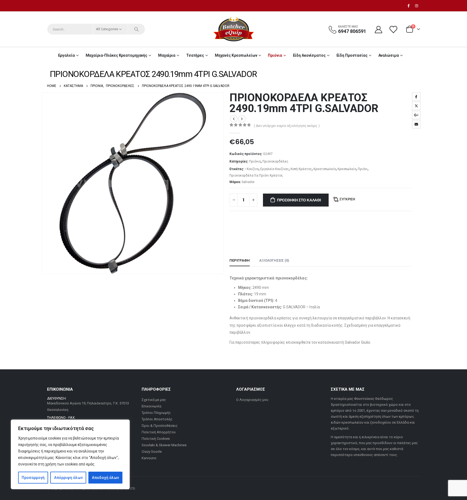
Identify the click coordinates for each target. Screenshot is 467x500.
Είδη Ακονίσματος (309, 55)
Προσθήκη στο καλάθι (299, 200)
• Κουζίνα (252, 169)
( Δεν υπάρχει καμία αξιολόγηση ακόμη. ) (287, 126)
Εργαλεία (66, 55)
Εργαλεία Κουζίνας (274, 169)
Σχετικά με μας (154, 400)
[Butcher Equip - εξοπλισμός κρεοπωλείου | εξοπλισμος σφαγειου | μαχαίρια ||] (233, 29)
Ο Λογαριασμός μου (252, 400)
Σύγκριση (347, 199)
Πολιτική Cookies (156, 439)
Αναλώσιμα (388, 55)
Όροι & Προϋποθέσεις (160, 426)
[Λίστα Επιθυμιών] (394, 29)
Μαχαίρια (166, 55)
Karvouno (149, 458)
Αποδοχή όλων (105, 477)
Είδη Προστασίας (352, 55)
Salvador (248, 182)
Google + (416, 115)
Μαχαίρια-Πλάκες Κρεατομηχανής (117, 55)
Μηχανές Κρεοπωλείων (236, 55)
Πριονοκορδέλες (275, 161)
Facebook (416, 96)
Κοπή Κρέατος (301, 169)
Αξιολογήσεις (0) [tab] (274, 260)
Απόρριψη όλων (68, 477)
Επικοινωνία (151, 406)
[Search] (136, 29)
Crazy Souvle (152, 452)
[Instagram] (416, 5)
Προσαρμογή (33, 477)
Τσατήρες (195, 55)
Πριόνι (363, 169)
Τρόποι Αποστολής (157, 419)
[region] (70, 454)
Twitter (416, 106)
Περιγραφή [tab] (239, 260)
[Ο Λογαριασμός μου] (378, 29)
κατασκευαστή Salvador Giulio (344, 342)
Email (416, 124)
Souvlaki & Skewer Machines (164, 445)
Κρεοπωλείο (347, 169)
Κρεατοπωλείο (324, 169)
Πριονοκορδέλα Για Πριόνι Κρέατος (256, 175)
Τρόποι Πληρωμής (156, 413)
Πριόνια (275, 55)
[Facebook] (408, 5)
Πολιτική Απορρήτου (159, 432)
